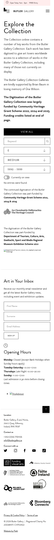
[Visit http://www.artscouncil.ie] (14, 462)
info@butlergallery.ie (13, 440)
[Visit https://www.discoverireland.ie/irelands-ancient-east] (14, 488)
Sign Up (11, 335)
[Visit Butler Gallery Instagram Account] (15, 451)
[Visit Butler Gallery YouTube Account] (34, 451)
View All (27, 132)
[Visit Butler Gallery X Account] (5, 450)
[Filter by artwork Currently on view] (7, 177)
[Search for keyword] (47, 141)
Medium (13, 160)
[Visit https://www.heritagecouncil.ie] (14, 503)
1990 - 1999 (15, 169)
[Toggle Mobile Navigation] (48, 11)
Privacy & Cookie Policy (14, 515)
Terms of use (32, 515)
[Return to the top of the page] (46, 409)
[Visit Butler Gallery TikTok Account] (44, 451)
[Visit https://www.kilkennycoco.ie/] (39, 463)
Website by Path (11, 531)
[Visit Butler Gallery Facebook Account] (25, 451)
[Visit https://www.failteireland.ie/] (39, 473)
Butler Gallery (19, 11)
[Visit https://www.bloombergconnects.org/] (39, 503)
